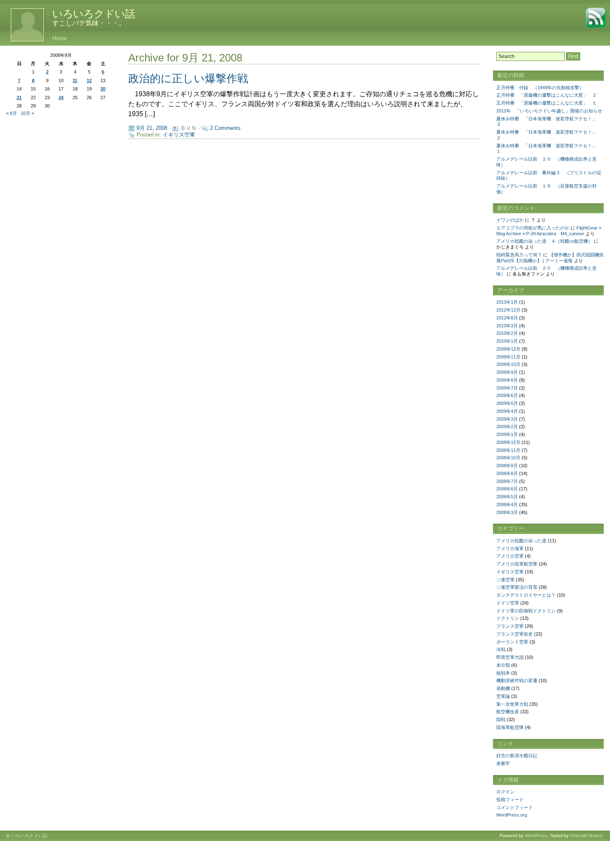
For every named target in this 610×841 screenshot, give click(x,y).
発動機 (503, 688)
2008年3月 (507, 512)
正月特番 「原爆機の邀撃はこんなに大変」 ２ (546, 95)
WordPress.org (511, 814)
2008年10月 (508, 457)
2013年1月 (507, 302)
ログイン (505, 791)
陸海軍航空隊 (510, 727)
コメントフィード (514, 807)
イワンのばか (510, 219)
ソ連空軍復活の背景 (516, 587)
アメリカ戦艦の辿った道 (521, 540)
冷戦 (500, 649)
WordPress (536, 835)
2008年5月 (507, 496)
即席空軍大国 (510, 657)
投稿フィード (510, 799)
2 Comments (225, 128)
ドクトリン (507, 618)
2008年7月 (507, 481)
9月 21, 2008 (152, 128)
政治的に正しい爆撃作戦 (188, 78)
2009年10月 (508, 364)
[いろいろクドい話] (23, 25)
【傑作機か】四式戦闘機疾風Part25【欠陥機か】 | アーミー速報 (550, 257)
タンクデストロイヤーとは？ (526, 594)
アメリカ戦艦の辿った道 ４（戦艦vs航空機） (544, 241)
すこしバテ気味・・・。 (88, 23)
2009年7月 (507, 387)
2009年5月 (507, 403)
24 (61, 97)
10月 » (27, 113)
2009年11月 (508, 356)
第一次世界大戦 (512, 704)
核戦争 (503, 672)
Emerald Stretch (586, 835)
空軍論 (503, 696)
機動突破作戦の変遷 (516, 680)
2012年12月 (508, 309)
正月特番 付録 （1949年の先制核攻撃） (540, 87)
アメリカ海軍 (510, 548)
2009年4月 (507, 411)
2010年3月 (507, 325)
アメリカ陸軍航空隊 (516, 563)
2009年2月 (507, 426)
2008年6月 (507, 488)
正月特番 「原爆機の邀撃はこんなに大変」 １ (546, 102)
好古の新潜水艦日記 (516, 755)
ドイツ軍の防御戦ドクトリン (526, 610)
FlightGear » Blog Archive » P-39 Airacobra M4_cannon (548, 230)
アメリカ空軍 (510, 555)
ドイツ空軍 (507, 602)
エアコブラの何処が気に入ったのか (532, 227)
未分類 (503, 665)
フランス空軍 (510, 626)
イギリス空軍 (179, 135)
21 (19, 97)
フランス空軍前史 (514, 633)
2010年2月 (507, 333)
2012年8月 (507, 317)
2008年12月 (508, 442)
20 (102, 88)
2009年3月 (507, 419)
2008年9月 (507, 465)
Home (59, 38)
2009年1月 (507, 434)
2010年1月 (507, 341)
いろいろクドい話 (93, 14)
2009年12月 (508, 348)
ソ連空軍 (505, 579)
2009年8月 (507, 380)
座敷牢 (503, 763)
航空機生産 (507, 711)
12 (89, 80)
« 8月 (11, 113)
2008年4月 (507, 504)
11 (75, 80)
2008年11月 (508, 450)
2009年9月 (507, 372)
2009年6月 (507, 395)
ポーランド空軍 (512, 641)
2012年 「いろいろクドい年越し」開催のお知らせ (549, 110)
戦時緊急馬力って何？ (519, 254)
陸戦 (500, 719)
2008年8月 (507, 473)
